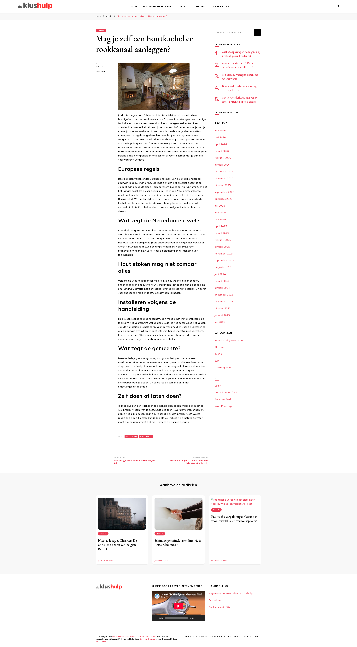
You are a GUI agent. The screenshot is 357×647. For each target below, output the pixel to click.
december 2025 (224, 171)
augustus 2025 (223, 198)
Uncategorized (223, 367)
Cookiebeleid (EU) (220, 6)
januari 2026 (222, 164)
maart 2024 (222, 281)
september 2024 (224, 260)
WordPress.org (223, 406)
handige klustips (186, 335)
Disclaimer (215, 600)
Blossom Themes (147, 639)
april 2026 (221, 144)
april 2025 (221, 226)
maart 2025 (222, 233)
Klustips (132, 6)
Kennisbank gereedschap (157, 6)
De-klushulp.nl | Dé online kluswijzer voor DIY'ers (134, 636)
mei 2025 (220, 219)
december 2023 (224, 294)
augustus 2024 (223, 267)
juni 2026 (220, 130)
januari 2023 (222, 315)
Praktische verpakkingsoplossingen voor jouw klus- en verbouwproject (234, 518)
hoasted (100, 66)
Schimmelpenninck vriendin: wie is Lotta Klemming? (178, 542)
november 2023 (224, 301)
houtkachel (174, 280)
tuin (217, 360)
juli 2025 (220, 205)
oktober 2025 (223, 185)
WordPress (101, 641)
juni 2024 (220, 274)
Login (218, 385)
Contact (183, 6)
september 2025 (224, 192)
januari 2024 (222, 287)
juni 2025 (220, 212)
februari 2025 (223, 239)
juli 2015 (220, 322)
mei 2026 (220, 137)
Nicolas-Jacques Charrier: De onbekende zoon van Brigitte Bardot (117, 544)
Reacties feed (223, 399)
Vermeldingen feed (226, 392)
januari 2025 (222, 246)
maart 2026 (222, 151)
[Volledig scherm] (201, 618)
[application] (178, 606)
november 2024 (224, 253)
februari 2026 (223, 157)
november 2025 (224, 178)
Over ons (199, 6)
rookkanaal (146, 436)
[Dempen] (196, 618)
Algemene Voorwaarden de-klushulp (231, 593)
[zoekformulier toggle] (338, 6)
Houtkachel (131, 436)
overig (101, 30)
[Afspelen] (156, 618)
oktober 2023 (223, 308)
